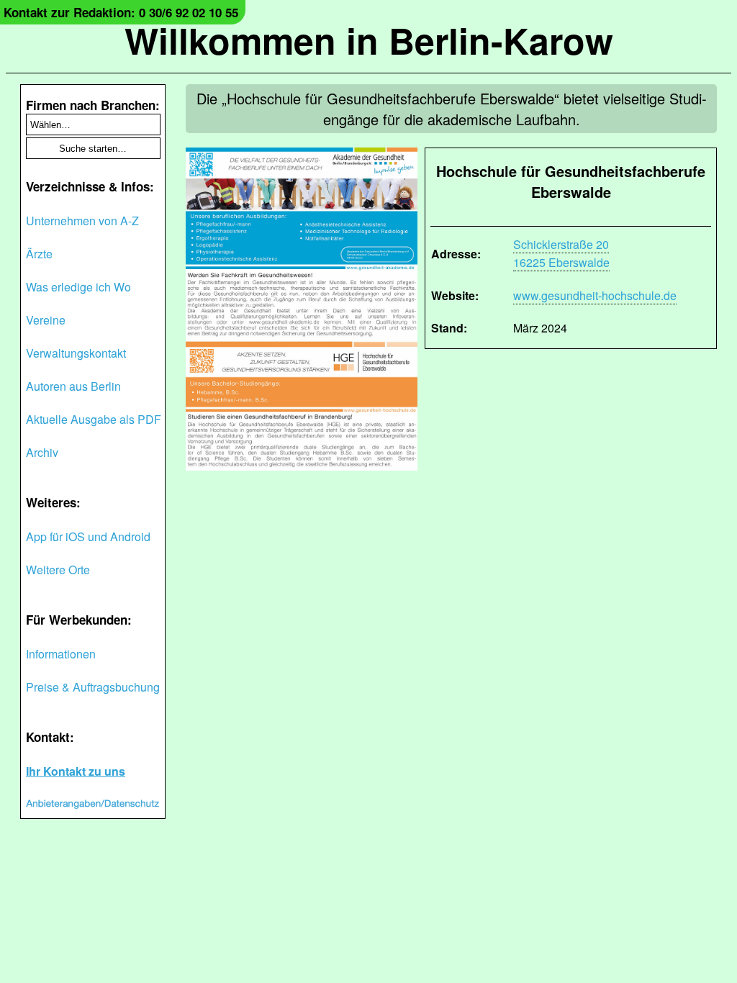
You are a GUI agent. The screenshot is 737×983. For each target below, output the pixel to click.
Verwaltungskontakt (76, 353)
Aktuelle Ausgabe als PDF (93, 419)
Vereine (45, 320)
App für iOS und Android (88, 536)
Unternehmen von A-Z (82, 220)
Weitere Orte (58, 569)
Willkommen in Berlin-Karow (369, 39)
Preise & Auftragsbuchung (93, 687)
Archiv (42, 452)
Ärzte (39, 253)
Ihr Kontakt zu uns (75, 771)
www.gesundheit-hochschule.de (595, 295)
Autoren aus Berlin (73, 386)
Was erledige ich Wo (78, 286)
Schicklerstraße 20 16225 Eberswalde (561, 253)
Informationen (61, 653)
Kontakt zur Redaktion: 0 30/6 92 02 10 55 (121, 12)
